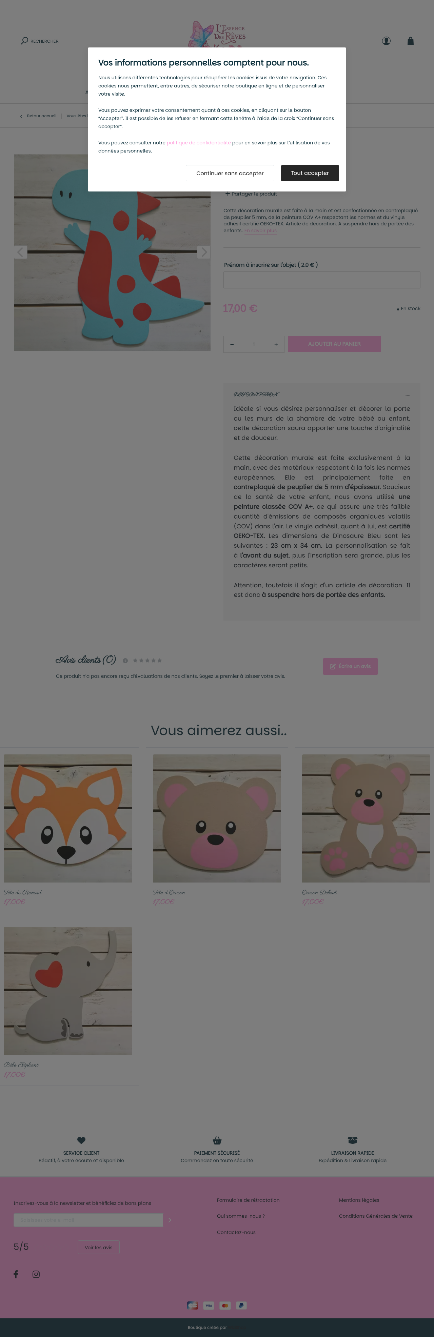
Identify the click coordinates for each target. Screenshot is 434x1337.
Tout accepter (310, 173)
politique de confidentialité (199, 142)
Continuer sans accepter (230, 173)
